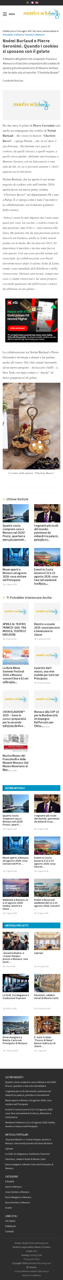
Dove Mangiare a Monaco (18, 1197)
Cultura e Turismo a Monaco (29, 34)
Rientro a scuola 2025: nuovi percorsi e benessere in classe (47, 629)
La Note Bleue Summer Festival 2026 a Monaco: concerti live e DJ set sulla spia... (16, 675)
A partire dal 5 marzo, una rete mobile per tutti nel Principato (46, 673)
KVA (35, 1251)
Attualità (8, 34)
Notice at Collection (31, 1275)
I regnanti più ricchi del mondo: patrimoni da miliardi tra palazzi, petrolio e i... (46, 533)
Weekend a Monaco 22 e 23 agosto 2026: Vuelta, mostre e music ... (15, 904)
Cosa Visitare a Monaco (17, 1191)
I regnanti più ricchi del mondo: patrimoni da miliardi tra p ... (46, 818)
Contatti (9, 1231)
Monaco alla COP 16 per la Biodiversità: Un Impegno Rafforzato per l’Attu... (46, 719)
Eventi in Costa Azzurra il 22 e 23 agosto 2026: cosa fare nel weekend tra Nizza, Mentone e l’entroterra (29, 1113)
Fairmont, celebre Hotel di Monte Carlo (46, 996)
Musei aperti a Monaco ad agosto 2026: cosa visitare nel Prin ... (16, 860)
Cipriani (38, 953)
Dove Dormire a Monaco (17, 1202)
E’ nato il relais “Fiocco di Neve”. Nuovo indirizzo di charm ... (44, 1042)
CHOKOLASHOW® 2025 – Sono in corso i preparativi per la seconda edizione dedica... (14, 719)
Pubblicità (10, 1226)
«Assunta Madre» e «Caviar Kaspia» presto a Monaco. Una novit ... (15, 957)
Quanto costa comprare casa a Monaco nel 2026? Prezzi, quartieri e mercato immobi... (14, 533)
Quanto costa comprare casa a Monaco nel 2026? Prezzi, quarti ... (13, 820)
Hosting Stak (36, 1255)
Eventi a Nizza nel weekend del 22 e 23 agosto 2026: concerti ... (47, 904)
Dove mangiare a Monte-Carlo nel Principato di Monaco (15, 1040)
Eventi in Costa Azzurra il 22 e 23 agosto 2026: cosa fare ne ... (44, 862)
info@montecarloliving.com (34, 1243)
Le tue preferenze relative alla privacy (31, 1271)
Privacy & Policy (31, 1259)
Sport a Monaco (13, 1186)
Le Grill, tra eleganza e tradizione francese (16, 996)
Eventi (8, 1207)
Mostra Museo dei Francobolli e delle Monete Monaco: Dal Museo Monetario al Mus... (15, 763)
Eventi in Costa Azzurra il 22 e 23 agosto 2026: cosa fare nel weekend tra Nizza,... (46, 576)
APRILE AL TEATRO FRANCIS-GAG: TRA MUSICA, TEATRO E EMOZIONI (14, 629)
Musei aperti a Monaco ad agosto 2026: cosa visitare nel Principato (15, 575)
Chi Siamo (10, 1220)
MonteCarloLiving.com (40, 1263)
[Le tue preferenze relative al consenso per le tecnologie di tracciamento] (57, 1274)
